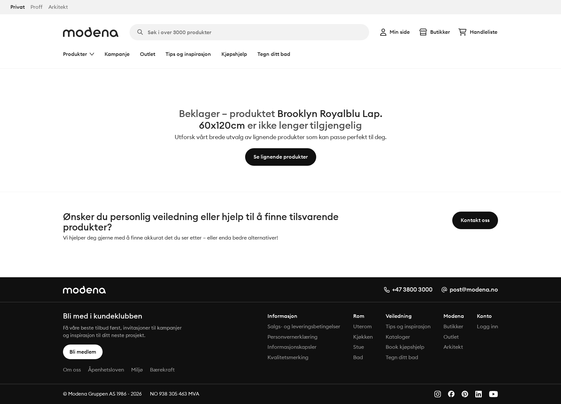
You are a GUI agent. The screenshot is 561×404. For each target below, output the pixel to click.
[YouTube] (493, 394)
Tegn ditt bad (273, 54)
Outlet (147, 54)
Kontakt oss (475, 220)
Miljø (137, 369)
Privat (17, 7)
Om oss (72, 369)
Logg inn (487, 326)
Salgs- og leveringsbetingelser (304, 326)
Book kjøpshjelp (405, 347)
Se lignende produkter (281, 156)
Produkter (75, 54)
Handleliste (483, 32)
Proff (37, 7)
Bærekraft (162, 369)
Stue (358, 347)
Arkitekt (58, 7)
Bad (358, 357)
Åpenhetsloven (106, 369)
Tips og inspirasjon (188, 54)
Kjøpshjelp (234, 54)
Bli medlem (82, 351)
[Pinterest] (465, 394)
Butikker (440, 32)
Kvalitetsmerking (288, 357)
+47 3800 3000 (412, 289)
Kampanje (117, 54)
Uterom (362, 326)
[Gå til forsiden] (90, 32)
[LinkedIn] (478, 394)
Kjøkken (363, 336)
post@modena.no (474, 289)
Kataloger (398, 336)
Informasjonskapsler (292, 347)
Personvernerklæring (293, 336)
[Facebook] (451, 394)
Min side (400, 32)
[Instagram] (437, 394)
